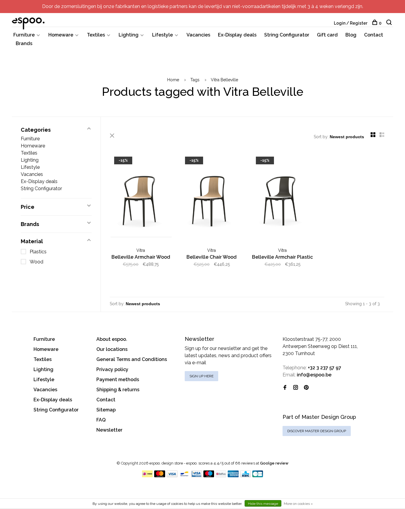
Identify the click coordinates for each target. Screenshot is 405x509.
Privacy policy (112, 369)
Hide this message (263, 504)
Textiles (96, 35)
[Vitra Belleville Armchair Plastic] (282, 199)
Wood (36, 262)
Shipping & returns (117, 389)
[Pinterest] (306, 388)
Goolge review (274, 463)
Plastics (38, 251)
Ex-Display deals (237, 35)
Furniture (24, 35)
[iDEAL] (147, 475)
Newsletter (109, 430)
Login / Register (350, 23)
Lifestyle (162, 35)
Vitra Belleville (224, 79)
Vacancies (198, 35)
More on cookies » (298, 504)
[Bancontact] (184, 475)
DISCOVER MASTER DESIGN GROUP (316, 431)
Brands (24, 43)
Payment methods (117, 379)
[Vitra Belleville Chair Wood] (212, 199)
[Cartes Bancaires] (257, 475)
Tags (195, 79)
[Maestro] (208, 475)
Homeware (60, 35)
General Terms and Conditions (131, 359)
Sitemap (106, 410)
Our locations (111, 349)
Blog (350, 35)
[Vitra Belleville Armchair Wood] (141, 199)
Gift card (327, 35)
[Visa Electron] (196, 475)
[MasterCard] (159, 475)
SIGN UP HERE (201, 376)
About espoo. (111, 339)
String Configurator (286, 35)
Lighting (128, 35)
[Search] (389, 23)
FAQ (101, 420)
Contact (373, 35)
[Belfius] (221, 475)
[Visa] (172, 475)
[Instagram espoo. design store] (295, 388)
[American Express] (233, 475)
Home (173, 79)
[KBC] (245, 475)
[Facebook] (285, 388)
